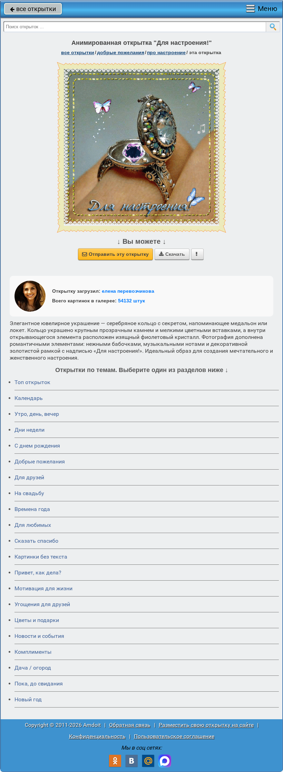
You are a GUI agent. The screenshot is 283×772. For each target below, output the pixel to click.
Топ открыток (32, 382)
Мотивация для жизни (43, 588)
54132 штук (131, 300)
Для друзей (29, 477)
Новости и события (39, 636)
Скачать (172, 254)
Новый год (28, 699)
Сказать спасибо (36, 541)
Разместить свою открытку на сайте (206, 725)
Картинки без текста (40, 556)
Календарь (28, 398)
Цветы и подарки (36, 620)
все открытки (33, 8)
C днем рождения (37, 445)
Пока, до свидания (38, 683)
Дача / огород (32, 667)
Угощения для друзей (42, 604)
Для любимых (32, 525)
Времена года (32, 509)
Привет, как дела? (37, 572)
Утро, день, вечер (36, 414)
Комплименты (32, 652)
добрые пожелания (120, 52)
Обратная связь (129, 725)
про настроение (166, 52)
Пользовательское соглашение (174, 736)
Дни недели (29, 430)
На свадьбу (29, 493)
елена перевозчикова (128, 291)
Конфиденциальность (97, 736)
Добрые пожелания (39, 461)
